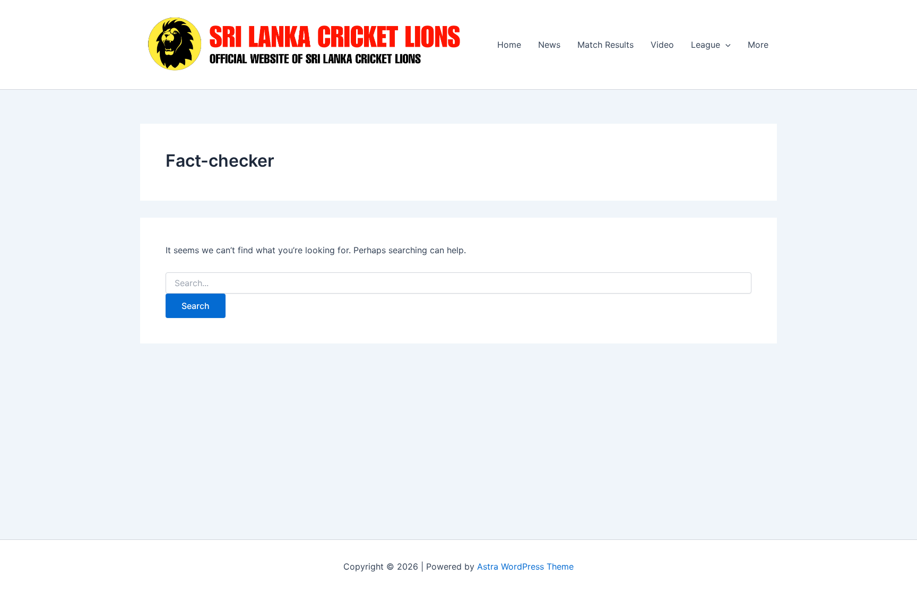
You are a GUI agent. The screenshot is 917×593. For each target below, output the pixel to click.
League (705, 44)
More (758, 44)
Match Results (605, 44)
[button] (725, 44)
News (549, 44)
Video (662, 44)
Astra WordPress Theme (525, 566)
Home (509, 44)
